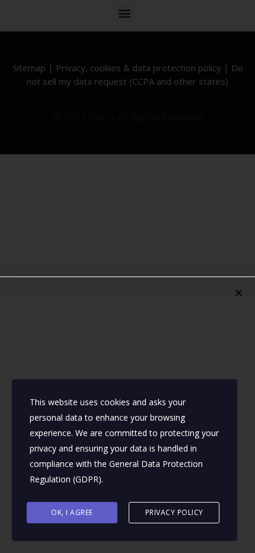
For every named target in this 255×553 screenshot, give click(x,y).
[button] (238, 292)
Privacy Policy (174, 512)
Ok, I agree (72, 512)
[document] (127, 276)
